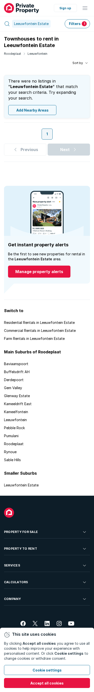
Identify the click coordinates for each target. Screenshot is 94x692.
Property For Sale (21, 532)
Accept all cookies (47, 683)
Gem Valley (13, 388)
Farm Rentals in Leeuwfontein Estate (34, 338)
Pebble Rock (14, 428)
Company (12, 599)
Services (12, 565)
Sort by (77, 63)
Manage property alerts (39, 271)
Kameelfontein (16, 412)
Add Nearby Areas (32, 110)
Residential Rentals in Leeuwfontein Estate (39, 322)
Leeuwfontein (37, 54)
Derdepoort (14, 380)
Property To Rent (20, 548)
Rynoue (10, 452)
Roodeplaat (12, 54)
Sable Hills (12, 460)
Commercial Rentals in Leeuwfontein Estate (40, 330)
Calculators (16, 582)
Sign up (65, 8)
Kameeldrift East (18, 404)
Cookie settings (47, 670)
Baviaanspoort (16, 364)
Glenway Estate (17, 396)
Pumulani (11, 436)
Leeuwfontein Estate (21, 485)
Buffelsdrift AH (17, 372)
